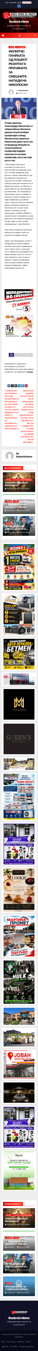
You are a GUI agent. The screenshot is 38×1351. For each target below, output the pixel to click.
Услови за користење (26, 1346)
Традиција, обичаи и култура (21, 479)
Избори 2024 (20, 47)
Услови (30, 372)
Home (3, 1341)
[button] (35, 35)
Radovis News (19, 21)
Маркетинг (5, 1346)
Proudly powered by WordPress (12, 1334)
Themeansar (19, 1337)
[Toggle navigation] (19, 35)
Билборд (8, 501)
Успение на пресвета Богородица (16, 484)
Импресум (20, 1341)
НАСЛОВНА (14, 1346)
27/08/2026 (11, 1247)
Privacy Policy (11, 1341)
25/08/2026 (11, 1270)
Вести (11, 47)
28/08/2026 (11, 1224)
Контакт (28, 1341)
